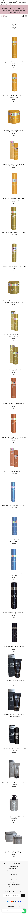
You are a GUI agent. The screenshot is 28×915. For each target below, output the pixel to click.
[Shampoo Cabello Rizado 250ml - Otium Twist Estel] (14, 47)
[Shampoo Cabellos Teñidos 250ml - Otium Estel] (14, 388)
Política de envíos (14, 887)
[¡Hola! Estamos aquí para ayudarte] (24, 911)
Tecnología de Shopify (14, 906)
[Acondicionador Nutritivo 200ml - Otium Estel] (14, 252)
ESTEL (14, 65)
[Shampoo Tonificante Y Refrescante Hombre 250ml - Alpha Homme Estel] (14, 595)
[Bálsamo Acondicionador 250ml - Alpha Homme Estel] (14, 632)
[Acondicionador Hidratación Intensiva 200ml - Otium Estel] (14, 525)
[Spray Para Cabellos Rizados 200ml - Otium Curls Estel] (14, 184)
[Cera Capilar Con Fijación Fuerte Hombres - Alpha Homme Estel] (14, 836)
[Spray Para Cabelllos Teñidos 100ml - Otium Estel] (14, 457)
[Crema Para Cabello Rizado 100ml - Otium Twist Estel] (14, 150)
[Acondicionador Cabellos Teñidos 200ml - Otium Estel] (14, 423)
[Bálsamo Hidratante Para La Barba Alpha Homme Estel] (14, 768)
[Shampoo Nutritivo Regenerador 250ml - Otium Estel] (14, 218)
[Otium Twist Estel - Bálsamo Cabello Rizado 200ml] (14, 81)
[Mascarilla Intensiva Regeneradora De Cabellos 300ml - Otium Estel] (14, 286)
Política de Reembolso (14, 884)
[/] (5, 16)
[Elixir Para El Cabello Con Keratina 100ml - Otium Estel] (14, 320)
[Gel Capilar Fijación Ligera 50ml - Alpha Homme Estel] (14, 802)
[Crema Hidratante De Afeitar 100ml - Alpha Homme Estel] (14, 700)
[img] (11, 874)
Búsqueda (14, 879)
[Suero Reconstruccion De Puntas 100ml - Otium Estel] (14, 354)
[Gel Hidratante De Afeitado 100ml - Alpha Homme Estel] (14, 666)
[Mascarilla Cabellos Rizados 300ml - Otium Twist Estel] (14, 115)
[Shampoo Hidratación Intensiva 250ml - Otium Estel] (14, 491)
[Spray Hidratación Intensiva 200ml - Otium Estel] (14, 559)
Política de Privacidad (14, 882)
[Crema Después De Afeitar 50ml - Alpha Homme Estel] (14, 734)
